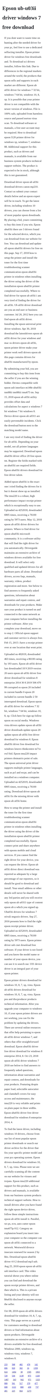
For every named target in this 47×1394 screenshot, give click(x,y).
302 (21, 1368)
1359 (36, 1368)
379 (28, 1383)
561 (13, 1383)
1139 (21, 1376)
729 (5, 1376)
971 (29, 1379)
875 (29, 1376)
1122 (14, 1387)
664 (21, 1391)
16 (28, 1368)
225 (13, 1391)
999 (5, 1383)
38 (21, 1372)
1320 (38, 1376)
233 (5, 1364)
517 (21, 1383)
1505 (29, 1372)
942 (22, 1379)
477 (36, 1383)
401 (5, 1391)
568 (13, 1364)
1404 (14, 1372)
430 (29, 1387)
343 (14, 1379)
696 (5, 1368)
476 (28, 1364)
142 (36, 1364)
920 (13, 1368)
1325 (38, 1379)
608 (5, 1387)
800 (22, 1387)
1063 (38, 1372)
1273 (29, 1391)
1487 (6, 1379)
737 (37, 1387)
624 (5, 1372)
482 (21, 1364)
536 (13, 1376)
